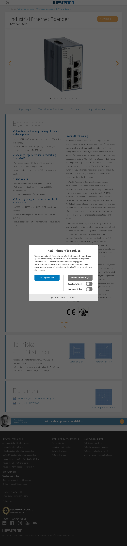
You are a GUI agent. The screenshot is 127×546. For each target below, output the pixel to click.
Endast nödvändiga (80, 277)
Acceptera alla (47, 277)
